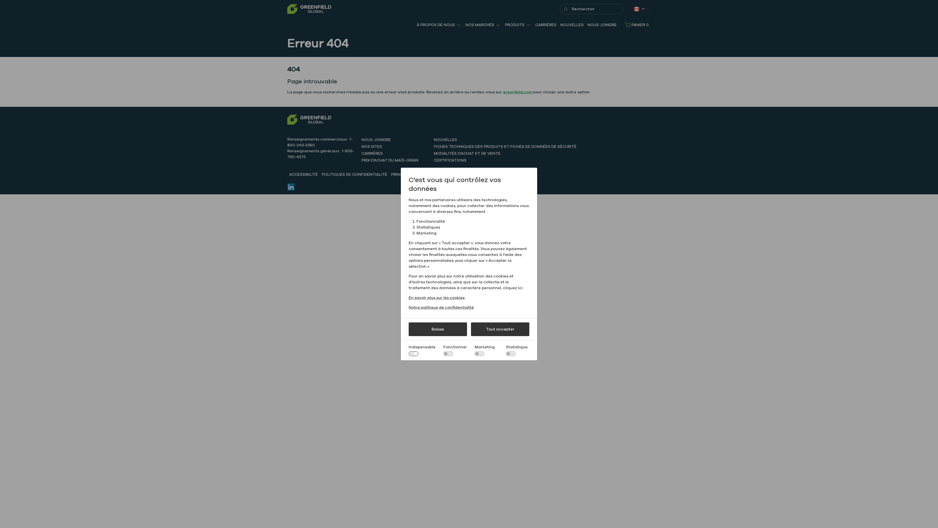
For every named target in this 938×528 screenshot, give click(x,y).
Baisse (438, 329)
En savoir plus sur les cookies (437, 297)
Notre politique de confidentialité (441, 307)
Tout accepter (500, 329)
